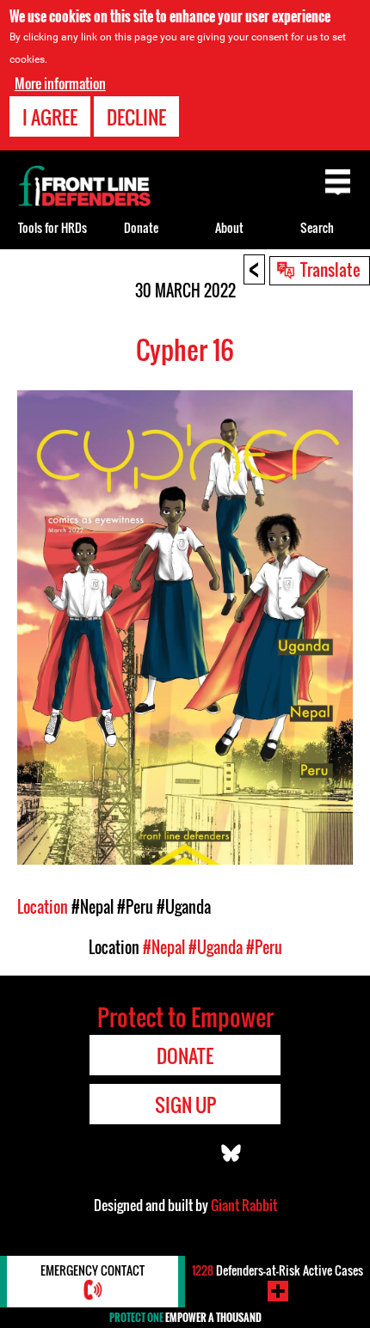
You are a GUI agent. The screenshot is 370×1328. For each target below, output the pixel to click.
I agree (49, 117)
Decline (136, 117)
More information (60, 83)
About (229, 227)
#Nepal (92, 907)
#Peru (135, 907)
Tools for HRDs (52, 227)
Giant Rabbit (244, 1205)
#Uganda (184, 907)
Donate (141, 227)
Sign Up (185, 1104)
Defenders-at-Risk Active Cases (277, 1270)
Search (317, 227)
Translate (330, 269)
